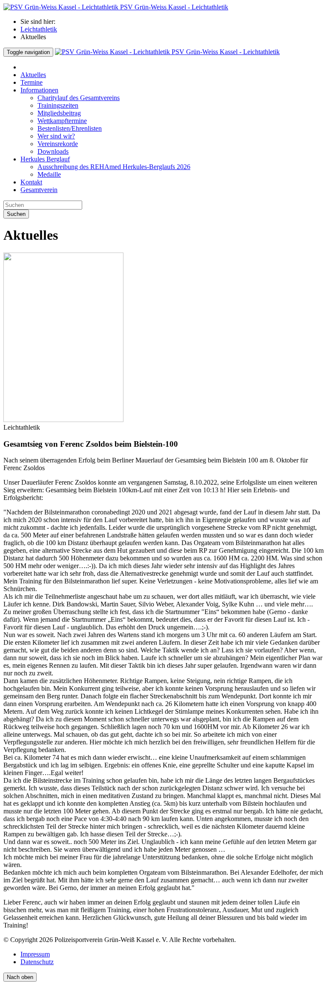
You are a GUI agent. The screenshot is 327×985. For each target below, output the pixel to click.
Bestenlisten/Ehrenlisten (69, 128)
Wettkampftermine (62, 120)
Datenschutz (37, 961)
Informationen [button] (39, 90)
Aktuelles (33, 74)
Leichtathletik (38, 29)
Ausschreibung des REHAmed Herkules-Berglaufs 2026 (113, 166)
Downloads (53, 151)
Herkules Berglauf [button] (45, 159)
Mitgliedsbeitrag (59, 113)
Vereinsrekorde (57, 143)
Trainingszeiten (57, 105)
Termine (31, 82)
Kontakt (31, 182)
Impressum (35, 954)
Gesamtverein (38, 189)
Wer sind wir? (56, 136)
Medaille (49, 174)
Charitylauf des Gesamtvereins (78, 97)
